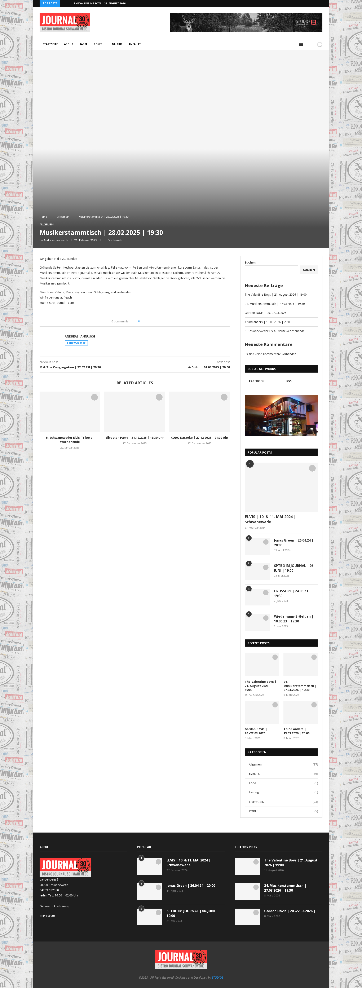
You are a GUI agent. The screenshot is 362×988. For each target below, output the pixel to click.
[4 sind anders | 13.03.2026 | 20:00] (300, 712)
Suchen (250, 262)
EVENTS (283, 774)
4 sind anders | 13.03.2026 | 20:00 (268, 322)
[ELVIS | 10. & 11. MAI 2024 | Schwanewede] (281, 487)
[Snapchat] (316, 3)
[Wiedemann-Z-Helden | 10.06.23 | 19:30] (257, 622)
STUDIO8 (217, 977)
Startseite (50, 44)
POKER (98, 44)
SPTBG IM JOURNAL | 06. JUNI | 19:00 (294, 568)
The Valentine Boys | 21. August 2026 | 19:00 (276, 294)
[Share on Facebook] (146, 321)
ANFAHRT (135, 44)
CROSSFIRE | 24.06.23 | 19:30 (292, 593)
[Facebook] (312, 3)
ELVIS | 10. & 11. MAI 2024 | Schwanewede (270, 519)
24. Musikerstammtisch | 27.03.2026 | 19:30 (275, 304)
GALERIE (117, 44)
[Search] (307, 44)
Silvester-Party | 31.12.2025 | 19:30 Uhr (135, 438)
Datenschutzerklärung (54, 906)
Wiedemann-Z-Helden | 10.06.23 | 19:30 (293, 618)
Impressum (47, 915)
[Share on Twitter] (150, 321)
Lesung (283, 792)
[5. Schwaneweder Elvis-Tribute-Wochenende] (70, 412)
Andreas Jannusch (56, 240)
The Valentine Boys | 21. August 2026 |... (102, 3)
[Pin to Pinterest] (154, 321)
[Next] (69, 3)
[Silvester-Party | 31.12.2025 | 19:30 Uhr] (134, 412)
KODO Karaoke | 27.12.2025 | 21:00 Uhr (199, 438)
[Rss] (321, 3)
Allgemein (63, 217)
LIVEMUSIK (283, 802)
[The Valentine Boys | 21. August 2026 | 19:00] (262, 664)
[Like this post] (142, 321)
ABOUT (68, 44)
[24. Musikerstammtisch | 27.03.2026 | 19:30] (300, 664)
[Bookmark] (312, 44)
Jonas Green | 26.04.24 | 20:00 (293, 542)
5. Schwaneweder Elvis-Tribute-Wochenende (70, 440)
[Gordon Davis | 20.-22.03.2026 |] (262, 712)
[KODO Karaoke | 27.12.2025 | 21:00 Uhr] (199, 412)
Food (283, 783)
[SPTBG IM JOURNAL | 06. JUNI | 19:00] (257, 571)
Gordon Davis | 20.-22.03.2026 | (267, 313)
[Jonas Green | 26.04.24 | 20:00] (257, 546)
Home (43, 217)
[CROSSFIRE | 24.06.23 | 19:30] (257, 597)
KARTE (83, 44)
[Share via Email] (158, 321)
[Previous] (64, 3)
